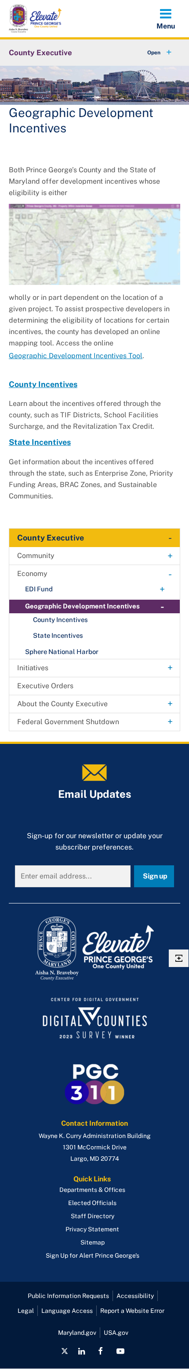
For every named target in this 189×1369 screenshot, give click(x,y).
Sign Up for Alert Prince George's (92, 1255)
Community (36, 555)
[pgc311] (94, 949)
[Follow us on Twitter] (64, 1351)
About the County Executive (62, 704)
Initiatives (32, 668)
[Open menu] (165, 18)
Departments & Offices (92, 1189)
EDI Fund (39, 589)
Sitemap (92, 1242)
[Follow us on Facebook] (100, 1351)
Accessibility (135, 1295)
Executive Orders (45, 686)
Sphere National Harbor (61, 651)
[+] (151, 52)
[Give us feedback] (179, 958)
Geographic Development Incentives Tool (75, 356)
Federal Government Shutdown (68, 722)
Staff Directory (92, 1216)
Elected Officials (92, 1202)
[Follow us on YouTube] (120, 1351)
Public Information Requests (68, 1295)
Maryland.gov (77, 1332)
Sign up (155, 876)
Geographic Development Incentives (82, 606)
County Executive (40, 52)
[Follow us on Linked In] (81, 1351)
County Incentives (43, 384)
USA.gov (116, 1332)
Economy (32, 573)
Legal (26, 1310)
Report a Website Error (132, 1310)
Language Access (67, 1310)
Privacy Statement (92, 1229)
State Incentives (40, 442)
